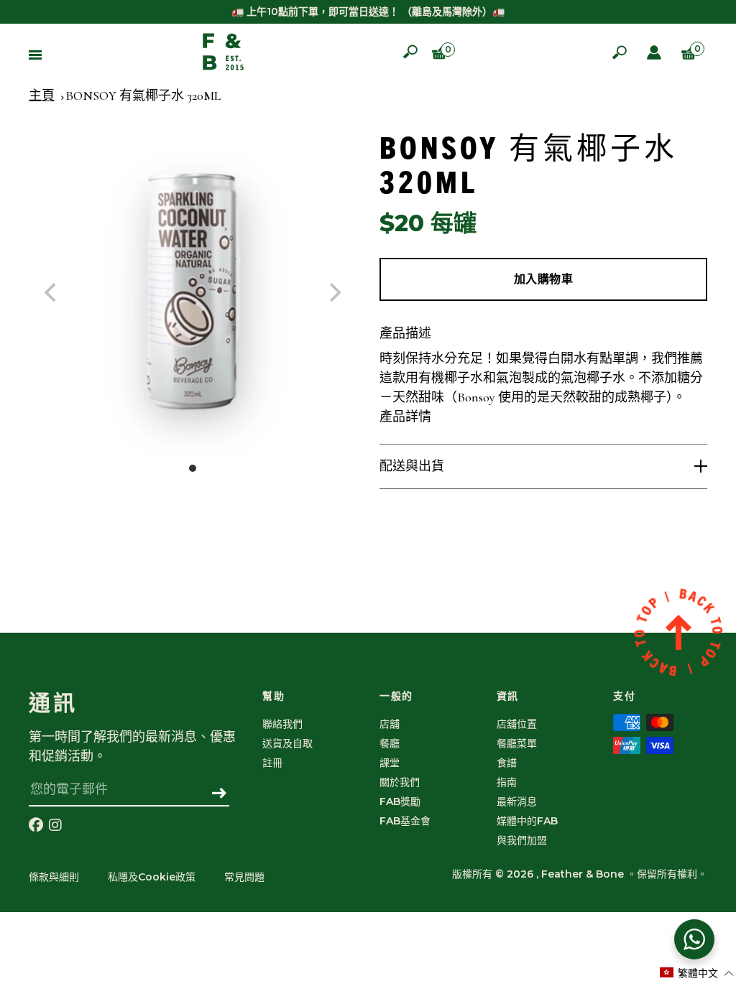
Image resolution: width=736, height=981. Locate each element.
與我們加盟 (522, 840)
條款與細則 (54, 876)
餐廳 (390, 743)
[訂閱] (219, 794)
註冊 (272, 762)
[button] (697, 972)
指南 (507, 782)
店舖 (390, 723)
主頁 (42, 95)
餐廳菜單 (517, 743)
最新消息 (517, 801)
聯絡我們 (282, 723)
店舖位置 (517, 723)
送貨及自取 (287, 743)
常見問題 (244, 876)
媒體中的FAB (527, 820)
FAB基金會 (405, 820)
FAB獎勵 (400, 801)
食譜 (507, 762)
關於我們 (400, 782)
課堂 (390, 762)
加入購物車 (544, 279)
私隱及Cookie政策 (152, 876)
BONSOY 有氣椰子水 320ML (143, 95)
